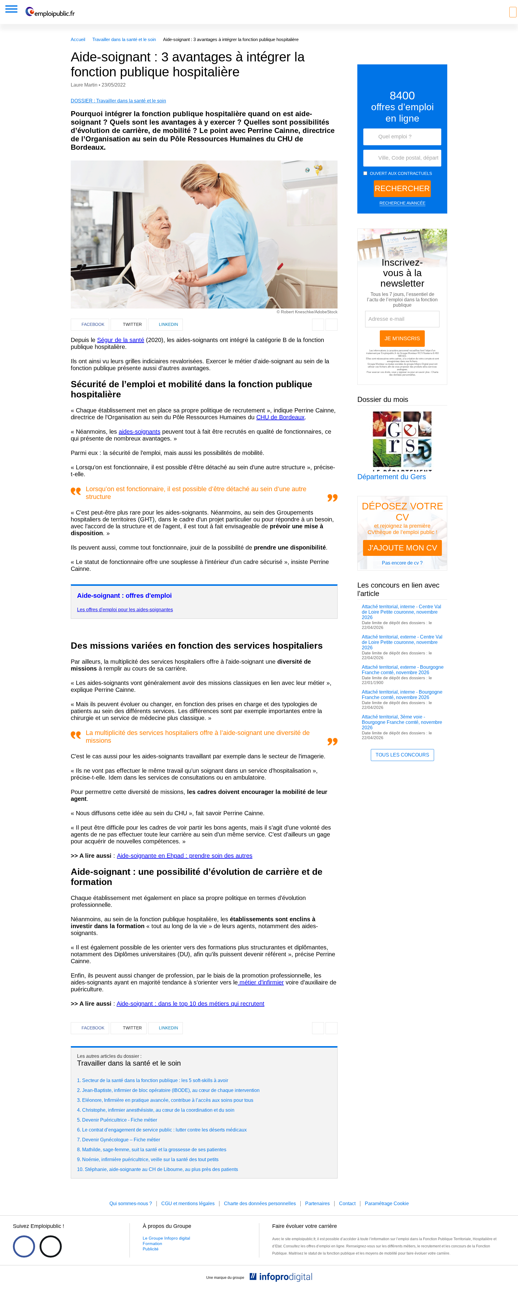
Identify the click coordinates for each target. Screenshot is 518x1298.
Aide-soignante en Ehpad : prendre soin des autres (184, 855)
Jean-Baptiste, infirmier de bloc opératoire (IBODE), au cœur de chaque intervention (171, 1090)
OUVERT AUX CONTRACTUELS (401, 173)
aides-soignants (139, 431)
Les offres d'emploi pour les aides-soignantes (125, 609)
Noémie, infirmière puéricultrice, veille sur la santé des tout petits (150, 1159)
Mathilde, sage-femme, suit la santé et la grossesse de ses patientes (154, 1149)
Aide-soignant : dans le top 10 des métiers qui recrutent (190, 1003)
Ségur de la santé (120, 340)
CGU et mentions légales (188, 1203)
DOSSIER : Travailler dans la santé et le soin (118, 100)
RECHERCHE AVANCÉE (402, 203)
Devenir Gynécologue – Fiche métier (121, 1139)
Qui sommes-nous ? (130, 1203)
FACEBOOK (93, 324)
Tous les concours (402, 754)
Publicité (151, 1248)
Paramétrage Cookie (387, 1203)
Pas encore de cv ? (402, 562)
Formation (152, 1243)
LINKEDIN (168, 324)
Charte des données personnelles (413, 373)
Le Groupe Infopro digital (166, 1238)
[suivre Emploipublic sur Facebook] (24, 1246)
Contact (347, 1203)
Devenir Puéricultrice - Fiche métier (119, 1119)
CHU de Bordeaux (280, 417)
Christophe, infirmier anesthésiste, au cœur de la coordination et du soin (158, 1110)
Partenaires (317, 1203)
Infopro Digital (421, 364)
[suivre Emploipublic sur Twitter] (51, 1246)
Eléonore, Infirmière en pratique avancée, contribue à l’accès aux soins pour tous (167, 1100)
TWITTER (132, 324)
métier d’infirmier (261, 982)
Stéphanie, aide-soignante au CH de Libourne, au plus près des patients (161, 1169)
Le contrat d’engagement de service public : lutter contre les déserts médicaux (164, 1129)
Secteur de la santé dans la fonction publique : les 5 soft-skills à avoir (155, 1080)
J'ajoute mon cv (402, 547)
